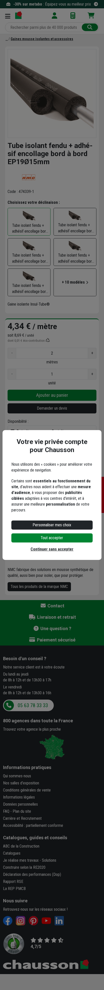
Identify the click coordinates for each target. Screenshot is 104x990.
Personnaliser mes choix (52, 525)
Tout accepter (52, 537)
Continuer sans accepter (52, 549)
